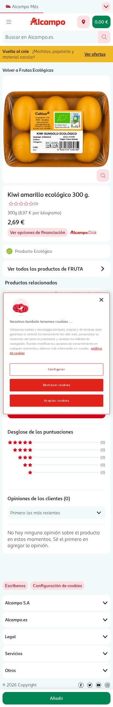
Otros (10, 670)
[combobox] (50, 37)
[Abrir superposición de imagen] (103, 175)
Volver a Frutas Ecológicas (28, 70)
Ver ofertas (94, 54)
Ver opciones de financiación (39, 233)
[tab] (56, 129)
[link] (57, 585)
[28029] (83, 22)
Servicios (13, 653)
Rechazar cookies (56, 385)
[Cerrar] (101, 300)
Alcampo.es (16, 619)
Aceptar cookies (56, 400)
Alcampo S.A (17, 602)
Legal (10, 636)
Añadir (56, 698)
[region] (56, 353)
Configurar (56, 369)
